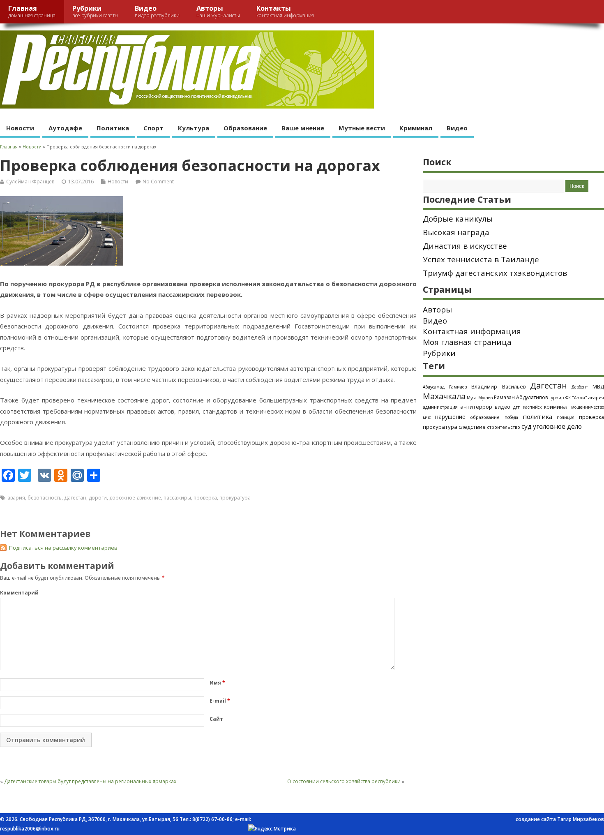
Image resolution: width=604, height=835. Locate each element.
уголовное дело (557, 426)
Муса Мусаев (479, 397)
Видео (157, 11)
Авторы (218, 11)
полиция (565, 417)
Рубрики (95, 11)
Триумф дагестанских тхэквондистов (495, 273)
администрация (440, 407)
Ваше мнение (302, 128)
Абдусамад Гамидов (445, 387)
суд (526, 426)
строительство (503, 427)
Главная (31, 11)
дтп (517, 407)
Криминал (415, 128)
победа (511, 417)
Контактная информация (472, 331)
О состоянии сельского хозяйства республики (344, 781)
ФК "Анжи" (576, 397)
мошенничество (587, 407)
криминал (556, 406)
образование (485, 417)
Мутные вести (362, 128)
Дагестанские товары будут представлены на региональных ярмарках (90, 781)
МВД (598, 386)
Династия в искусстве (465, 246)
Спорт (153, 128)
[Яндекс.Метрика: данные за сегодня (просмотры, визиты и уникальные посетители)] (272, 828)
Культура (193, 128)
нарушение (450, 417)
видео (502, 406)
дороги (98, 497)
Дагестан (75, 497)
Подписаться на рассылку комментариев (63, 547)
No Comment (158, 181)
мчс (427, 417)
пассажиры (177, 497)
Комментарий (19, 592)
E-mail (220, 700)
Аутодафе (65, 128)
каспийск (532, 407)
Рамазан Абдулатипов (521, 397)
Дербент (580, 387)
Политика (113, 128)
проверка (205, 497)
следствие (472, 426)
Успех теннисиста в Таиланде (481, 259)
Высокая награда (456, 232)
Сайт (216, 718)
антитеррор (476, 406)
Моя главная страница (467, 342)
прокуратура (235, 497)
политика (537, 416)
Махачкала (444, 396)
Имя (217, 682)
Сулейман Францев (30, 181)
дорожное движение (135, 497)
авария (16, 497)
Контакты (285, 11)
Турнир (556, 397)
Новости (20, 128)
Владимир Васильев (498, 386)
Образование (245, 128)
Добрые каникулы (458, 218)
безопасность (45, 497)
